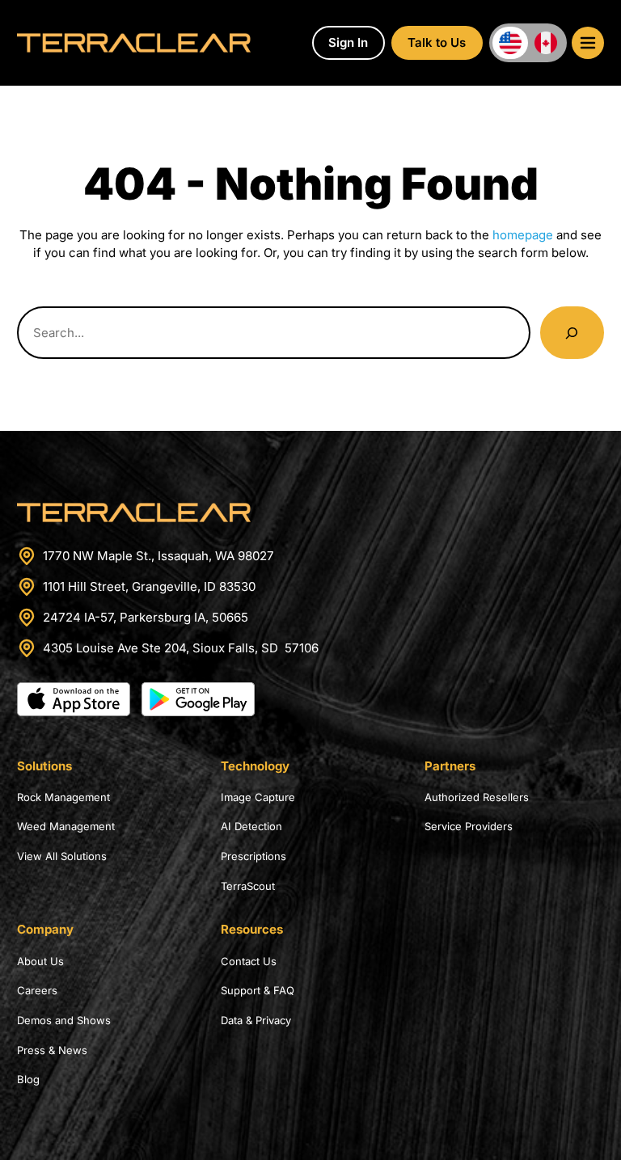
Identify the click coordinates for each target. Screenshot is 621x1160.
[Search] (572, 332)
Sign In (348, 42)
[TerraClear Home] (134, 43)
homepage (522, 235)
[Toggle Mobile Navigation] (588, 43)
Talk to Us (437, 42)
